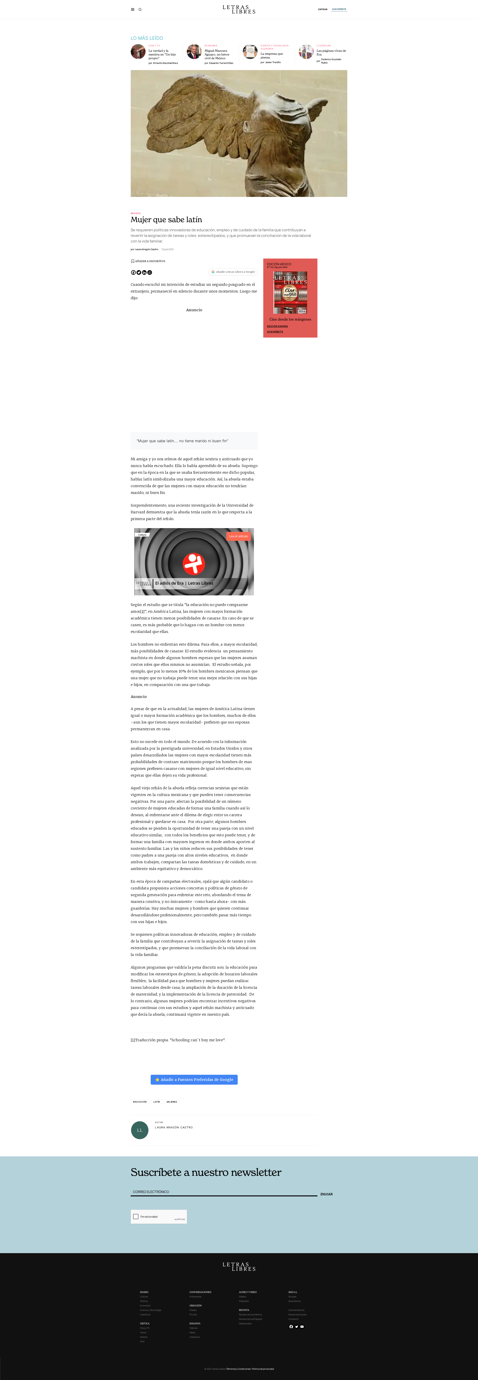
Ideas (192, 1332)
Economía (211, 45)
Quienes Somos (296, 1310)
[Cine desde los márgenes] (290, 294)
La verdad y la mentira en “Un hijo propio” (162, 54)
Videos (242, 1296)
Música (144, 1337)
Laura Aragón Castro (174, 1127)
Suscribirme (294, 1301)
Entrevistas (195, 1296)
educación (140, 1101)
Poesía (193, 1310)
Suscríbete (275, 331)
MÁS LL (292, 1292)
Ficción (193, 1314)
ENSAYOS (195, 1323)
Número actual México (250, 1314)
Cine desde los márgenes (290, 319)
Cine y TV (154, 45)
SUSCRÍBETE (339, 9)
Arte (142, 1341)
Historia (194, 1328)
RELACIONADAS (181, 1150)
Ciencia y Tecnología (275, 45)
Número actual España (250, 1319)
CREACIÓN (196, 1305)
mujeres (172, 1101)
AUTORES (289, 1150)
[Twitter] (138, 272)
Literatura (324, 45)
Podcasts (244, 1301)
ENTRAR (323, 9)
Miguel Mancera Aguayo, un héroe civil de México (217, 54)
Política (144, 1301)
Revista (136, 213)
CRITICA (145, 1323)
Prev (268, 298)
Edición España (277, 326)
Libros (143, 1332)
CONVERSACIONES (200, 1292)
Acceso (292, 1296)
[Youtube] (302, 1326)
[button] (133, 9)
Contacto (293, 1319)
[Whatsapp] (149, 272)
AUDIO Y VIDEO (248, 1292)
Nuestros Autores (297, 1314)
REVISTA (244, 1310)
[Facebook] (133, 272)
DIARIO (144, 1292)
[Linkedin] (144, 272)
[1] (142, 611)
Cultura (144, 1296)
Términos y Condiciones (238, 1368)
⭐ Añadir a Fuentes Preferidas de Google (194, 1079)
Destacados (245, 1323)
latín (156, 1101)
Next (313, 298)
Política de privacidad (263, 1368)
